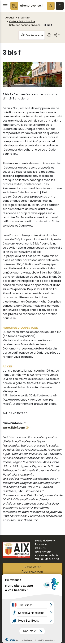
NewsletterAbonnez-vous (32, 569)
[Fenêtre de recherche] (60, 6)
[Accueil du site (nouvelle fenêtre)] (32, 5)
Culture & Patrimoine (22, 21)
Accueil (9, 17)
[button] (51, 6)
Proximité (24, 17)
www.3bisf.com (14, 428)
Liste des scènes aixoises (25, 25)
